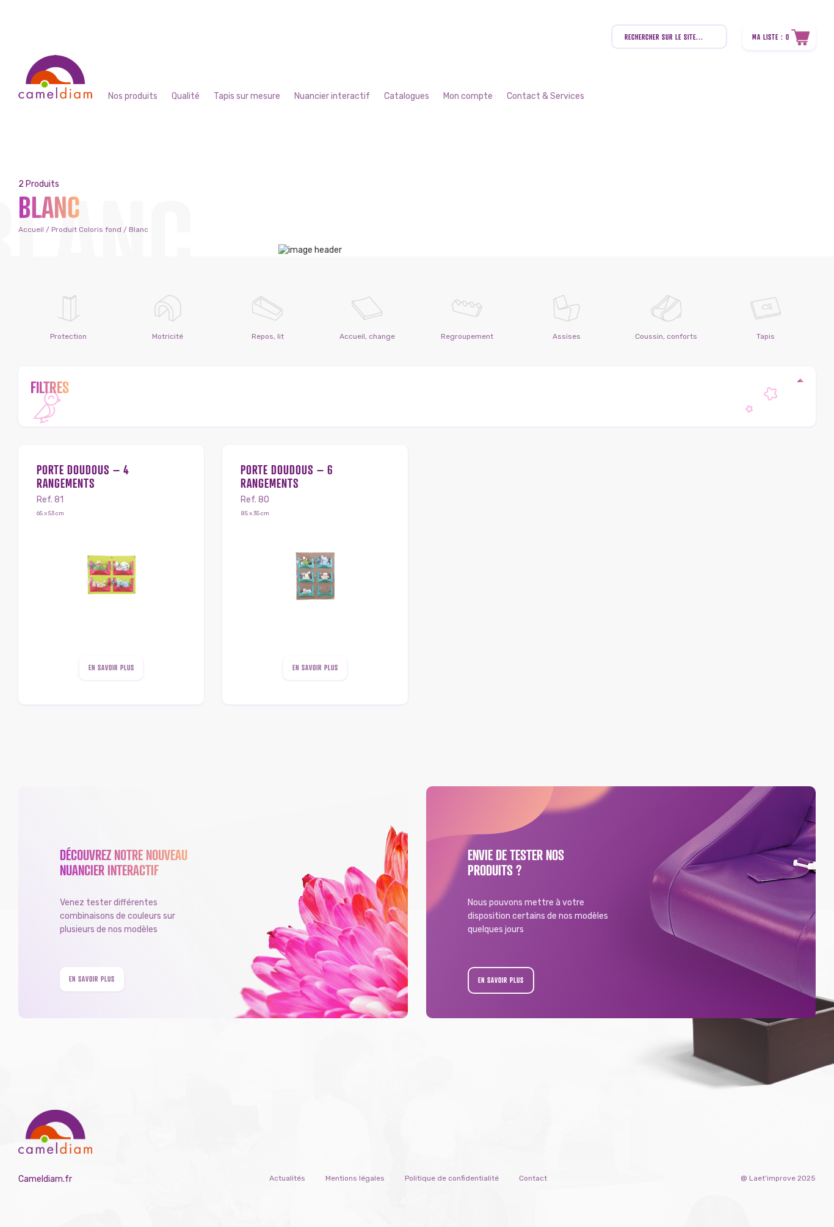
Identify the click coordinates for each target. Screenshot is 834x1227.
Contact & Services (545, 96)
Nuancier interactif (332, 96)
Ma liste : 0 (770, 37)
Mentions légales (355, 1178)
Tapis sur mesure (247, 96)
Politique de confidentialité (452, 1178)
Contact (533, 1178)
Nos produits (133, 96)
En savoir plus (111, 667)
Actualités (287, 1178)
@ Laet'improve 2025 (778, 1178)
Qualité (186, 96)
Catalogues (406, 96)
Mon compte (468, 96)
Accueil (31, 229)
